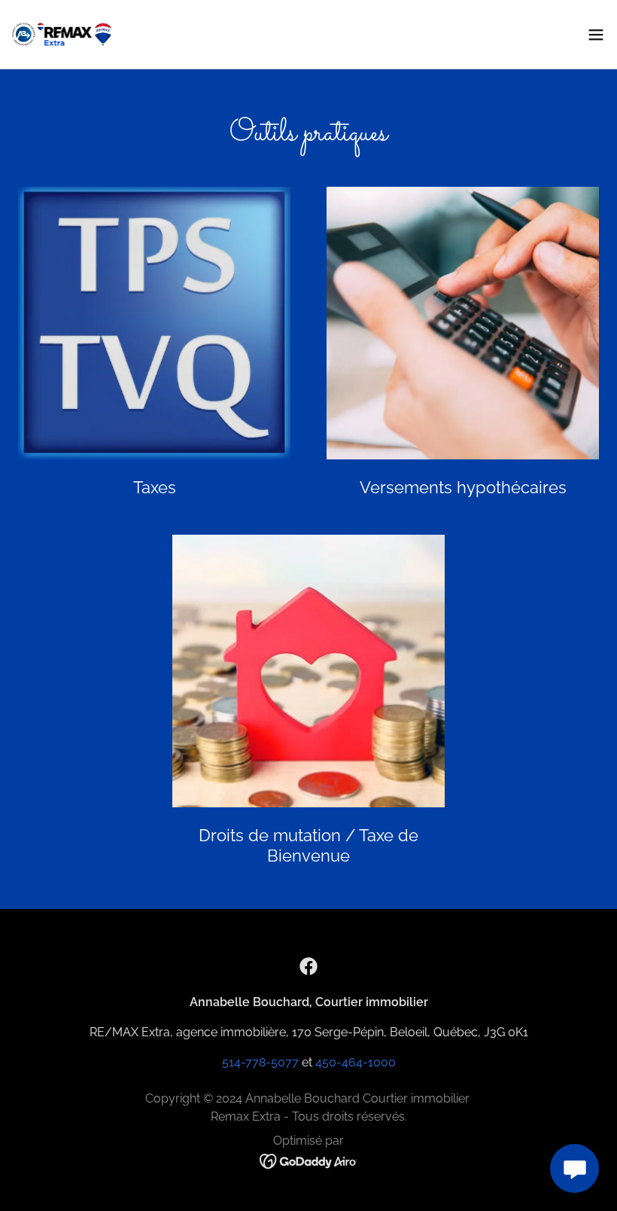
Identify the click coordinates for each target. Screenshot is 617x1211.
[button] (596, 35)
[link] (62, 34)
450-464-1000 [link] (355, 1062)
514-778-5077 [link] (260, 1062)
